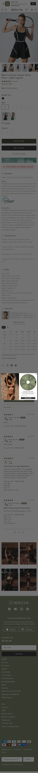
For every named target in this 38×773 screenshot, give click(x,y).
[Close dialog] (36, 373)
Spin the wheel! (28, 398)
